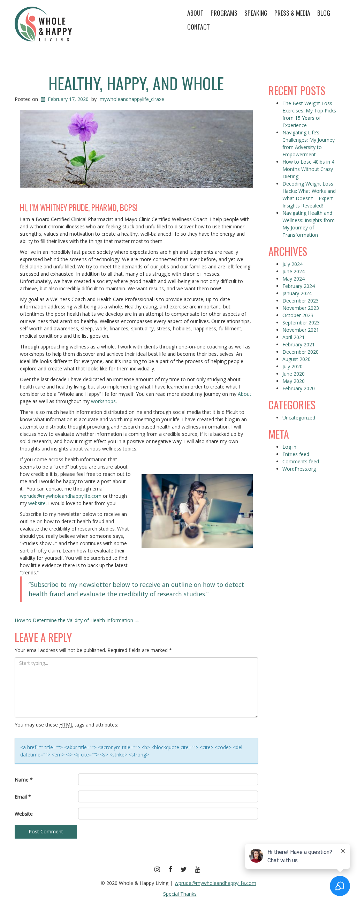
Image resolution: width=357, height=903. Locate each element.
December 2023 (300, 300)
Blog (323, 12)
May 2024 (293, 278)
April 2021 (293, 337)
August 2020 (296, 359)
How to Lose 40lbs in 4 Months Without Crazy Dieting (308, 169)
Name (24, 779)
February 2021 (298, 344)
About (195, 12)
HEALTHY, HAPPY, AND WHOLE (136, 83)
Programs (224, 12)
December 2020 (300, 351)
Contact (198, 26)
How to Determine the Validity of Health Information (77, 620)
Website (24, 813)
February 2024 (298, 286)
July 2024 (292, 264)
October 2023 (297, 315)
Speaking (255, 12)
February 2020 (298, 388)
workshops (103, 401)
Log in (289, 446)
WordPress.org (299, 468)
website (37, 503)
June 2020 (293, 373)
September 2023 (301, 322)
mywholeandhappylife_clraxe (132, 99)
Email (23, 796)
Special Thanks (180, 893)
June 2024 (293, 271)
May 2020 (293, 381)
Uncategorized (298, 417)
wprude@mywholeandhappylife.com (60, 496)
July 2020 (292, 366)
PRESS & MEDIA (292, 12)
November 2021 (300, 330)
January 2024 (297, 293)
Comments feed (300, 461)
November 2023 (300, 308)
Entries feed (295, 454)
